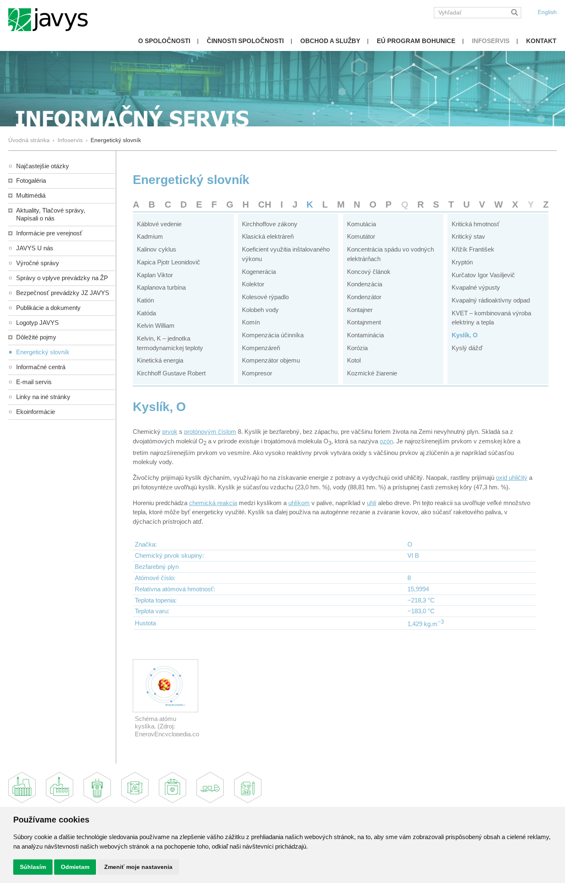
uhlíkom (299, 502)
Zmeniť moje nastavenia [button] (138, 867)
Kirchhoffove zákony (269, 223)
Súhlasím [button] (33, 867)
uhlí (371, 502)
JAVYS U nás (34, 248)
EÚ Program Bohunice (416, 40)
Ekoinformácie (35, 411)
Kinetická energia (160, 360)
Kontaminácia (365, 335)
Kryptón (462, 262)
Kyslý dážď (467, 347)
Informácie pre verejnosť (49, 233)
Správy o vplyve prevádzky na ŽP (62, 277)
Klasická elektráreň (268, 236)
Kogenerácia (259, 271)
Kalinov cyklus (156, 249)
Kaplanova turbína (161, 287)
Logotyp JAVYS (37, 322)
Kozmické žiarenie (372, 373)
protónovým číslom (210, 431)
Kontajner (360, 309)
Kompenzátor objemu (271, 360)
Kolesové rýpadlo (265, 296)
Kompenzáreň (261, 347)
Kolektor (253, 284)
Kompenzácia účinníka (273, 335)
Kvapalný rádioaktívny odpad (491, 300)
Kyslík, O (465, 335)
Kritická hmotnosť (476, 223)
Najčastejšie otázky (42, 165)
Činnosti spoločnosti (245, 40)
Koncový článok (368, 271)
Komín (251, 322)
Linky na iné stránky (43, 396)
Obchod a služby (330, 40)
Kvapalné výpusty (476, 287)
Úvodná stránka (29, 140)
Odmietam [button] (75, 867)
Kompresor (257, 373)
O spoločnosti (164, 40)
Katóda (146, 313)
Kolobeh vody (260, 309)
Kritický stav (468, 236)
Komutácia (361, 223)
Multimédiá (30, 195)
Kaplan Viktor (155, 274)
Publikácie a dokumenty (48, 307)
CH (264, 204)
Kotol (354, 360)
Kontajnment (364, 322)
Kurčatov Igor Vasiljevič (483, 274)
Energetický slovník (42, 352)
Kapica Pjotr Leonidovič (168, 262)
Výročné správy (37, 262)
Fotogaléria (31, 180)
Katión (145, 300)
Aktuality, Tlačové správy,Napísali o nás (50, 214)
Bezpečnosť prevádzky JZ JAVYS (62, 292)
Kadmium (150, 236)
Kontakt (541, 40)
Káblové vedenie (159, 223)
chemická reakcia (213, 502)
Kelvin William (156, 325)
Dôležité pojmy (36, 337)
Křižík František (473, 249)
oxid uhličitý (511, 477)
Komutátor (361, 236)
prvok (169, 431)
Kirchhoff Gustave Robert (171, 373)
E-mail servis (34, 381)
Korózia (357, 347)
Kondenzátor (364, 296)
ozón (386, 441)
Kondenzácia (364, 284)
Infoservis (491, 40)
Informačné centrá (40, 366)
